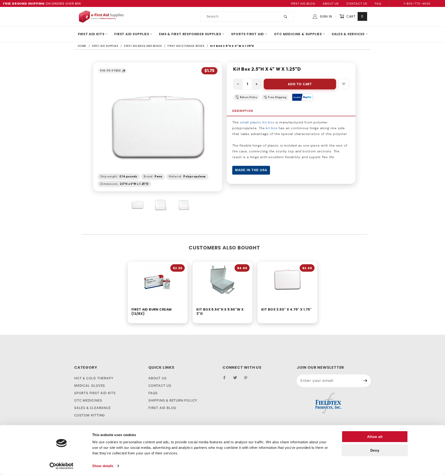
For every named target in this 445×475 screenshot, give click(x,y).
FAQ (378, 3)
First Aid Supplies (131, 34)
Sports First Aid (247, 34)
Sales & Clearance (92, 408)
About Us (331, 3)
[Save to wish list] (343, 84)
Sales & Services (348, 34)
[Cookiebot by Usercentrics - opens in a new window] (61, 465)
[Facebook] (226, 379)
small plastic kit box (257, 122)
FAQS (153, 393)
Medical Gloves (89, 385)
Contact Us (356, 3)
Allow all (375, 437)
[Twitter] (237, 379)
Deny (374, 450)
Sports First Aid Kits (95, 393)
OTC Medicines (88, 400)
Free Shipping (277, 97)
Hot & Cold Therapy (93, 378)
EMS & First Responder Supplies (190, 34)
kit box (272, 128)
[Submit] (365, 380)
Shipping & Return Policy (172, 400)
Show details (102, 466)
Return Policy (248, 97)
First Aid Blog (303, 3)
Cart (354, 16)
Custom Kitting (89, 415)
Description (242, 111)
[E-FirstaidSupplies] (101, 16)
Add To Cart (300, 84)
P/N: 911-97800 (110, 70)
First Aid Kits (91, 34)
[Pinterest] (247, 379)
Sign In (325, 16)
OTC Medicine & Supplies (298, 34)
